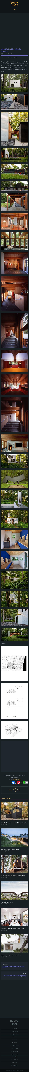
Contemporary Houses (12, 57)
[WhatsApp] (24, 782)
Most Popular (15, 1031)
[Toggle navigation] (14, 9)
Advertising (15, 1054)
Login (15, 1039)
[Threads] (16, 782)
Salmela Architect (17, 779)
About (15, 1042)
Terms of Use (15, 1048)
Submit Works (15, 1034)
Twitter (15, 1056)
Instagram (15, 1065)
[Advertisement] (14, 30)
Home (15, 1028)
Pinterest (15, 1062)
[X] (21, 782)
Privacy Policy (15, 1045)
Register (15, 1037)
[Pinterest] (18, 782)
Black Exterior (4, 57)
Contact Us (15, 1051)
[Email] (26, 782)
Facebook (15, 1059)
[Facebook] (13, 782)
